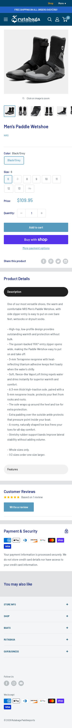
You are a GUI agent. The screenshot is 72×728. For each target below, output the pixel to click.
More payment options (36, 248)
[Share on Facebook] (43, 261)
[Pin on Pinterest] (51, 261)
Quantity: (9, 213)
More (61, 3)
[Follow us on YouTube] (21, 683)
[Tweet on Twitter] (58, 261)
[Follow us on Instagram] (14, 683)
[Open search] (50, 19)
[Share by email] (65, 261)
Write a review (19, 507)
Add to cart (36, 227)
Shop (50, 3)
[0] (65, 19)
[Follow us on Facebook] (6, 683)
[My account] (57, 19)
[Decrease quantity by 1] (21, 213)
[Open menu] (6, 19)
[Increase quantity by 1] (42, 213)
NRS (6, 135)
